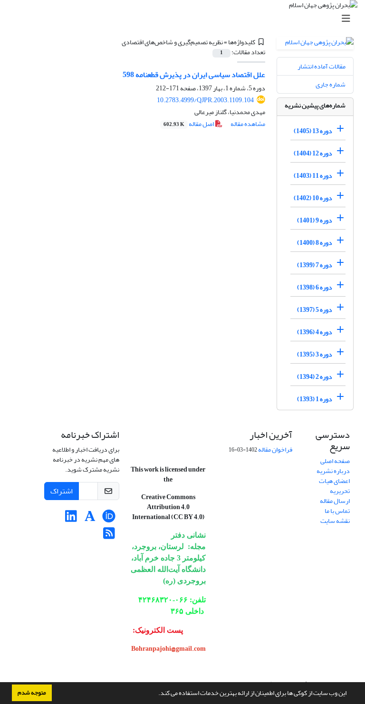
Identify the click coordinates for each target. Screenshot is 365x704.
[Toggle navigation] (185, 19)
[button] (155, 694)
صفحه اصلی (335, 460)
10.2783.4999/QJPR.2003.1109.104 (205, 100)
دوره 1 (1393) (314, 399)
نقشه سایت (335, 520)
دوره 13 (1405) (313, 131)
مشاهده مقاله (248, 123)
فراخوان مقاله (275, 449)
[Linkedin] (71, 518)
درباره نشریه (333, 470)
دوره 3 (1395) (314, 354)
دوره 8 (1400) (314, 242)
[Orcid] (109, 518)
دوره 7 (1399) (314, 265)
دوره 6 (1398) (314, 287)
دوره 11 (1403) (313, 175)
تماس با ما (337, 510)
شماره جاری (331, 84)
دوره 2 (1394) (314, 376)
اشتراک (61, 491)
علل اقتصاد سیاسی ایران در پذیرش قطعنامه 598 (194, 75)
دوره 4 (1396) (314, 332)
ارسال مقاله (335, 500)
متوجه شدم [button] (32, 692)
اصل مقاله (189, 123)
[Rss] (109, 536)
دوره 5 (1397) (314, 309)
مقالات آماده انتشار (322, 66)
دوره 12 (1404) (313, 153)
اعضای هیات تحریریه (334, 485)
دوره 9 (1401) (314, 220)
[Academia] (90, 518)
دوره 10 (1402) (313, 198)
